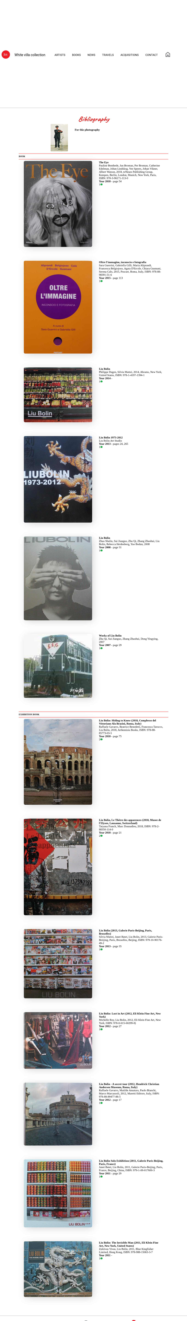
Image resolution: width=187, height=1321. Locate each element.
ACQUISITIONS (129, 55)
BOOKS (76, 55)
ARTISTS (59, 55)
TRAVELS (108, 55)
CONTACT (151, 55)
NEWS (91, 55)
